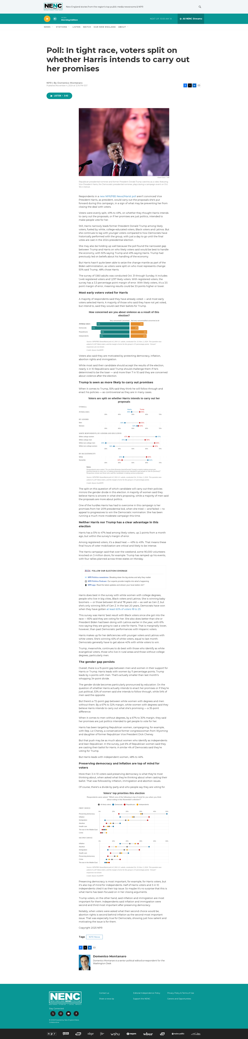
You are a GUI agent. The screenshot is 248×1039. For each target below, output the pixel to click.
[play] (47, 18)
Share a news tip (106, 999)
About (122, 27)
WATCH (87, 27)
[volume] (55, 19)
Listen (76, 27)
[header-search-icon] (199, 7)
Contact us (104, 993)
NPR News (94, 937)
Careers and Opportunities (179, 999)
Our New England (105, 27)
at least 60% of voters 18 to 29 (124, 609)
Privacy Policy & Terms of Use (180, 993)
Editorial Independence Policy (146, 993)
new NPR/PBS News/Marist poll (118, 196)
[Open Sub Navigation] (52, 27)
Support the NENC (141, 999)
